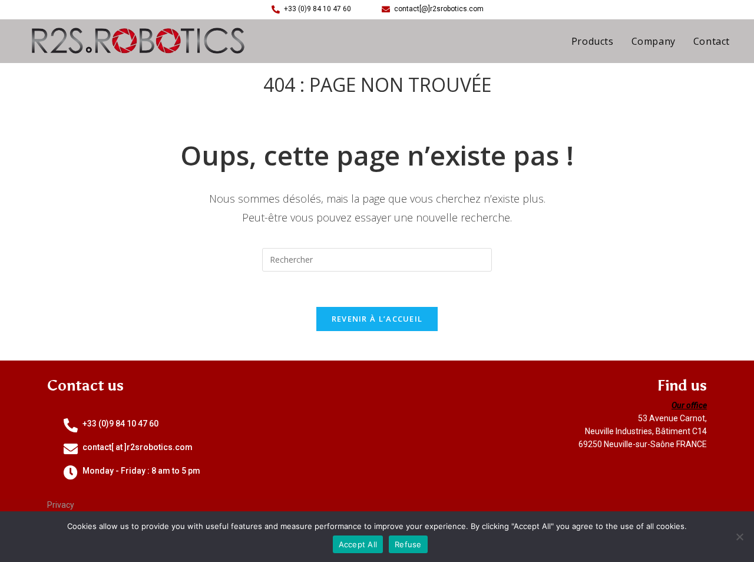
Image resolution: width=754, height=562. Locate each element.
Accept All (358, 544)
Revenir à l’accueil (377, 318)
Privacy (60, 505)
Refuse (408, 544)
